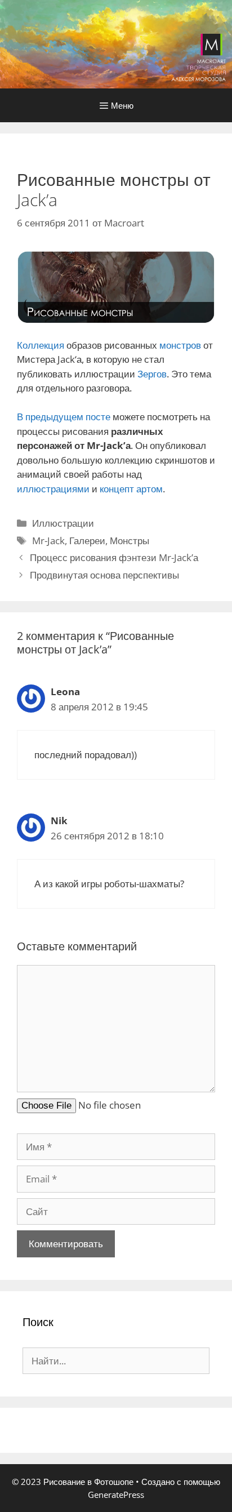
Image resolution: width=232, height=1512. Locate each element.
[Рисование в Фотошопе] (116, 43)
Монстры (129, 540)
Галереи (87, 540)
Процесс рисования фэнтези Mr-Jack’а (114, 557)
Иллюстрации (63, 523)
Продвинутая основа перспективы (104, 574)
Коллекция (40, 345)
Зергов (152, 373)
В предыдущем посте (63, 416)
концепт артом (131, 488)
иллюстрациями (53, 488)
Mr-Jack (48, 540)
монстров (180, 345)
